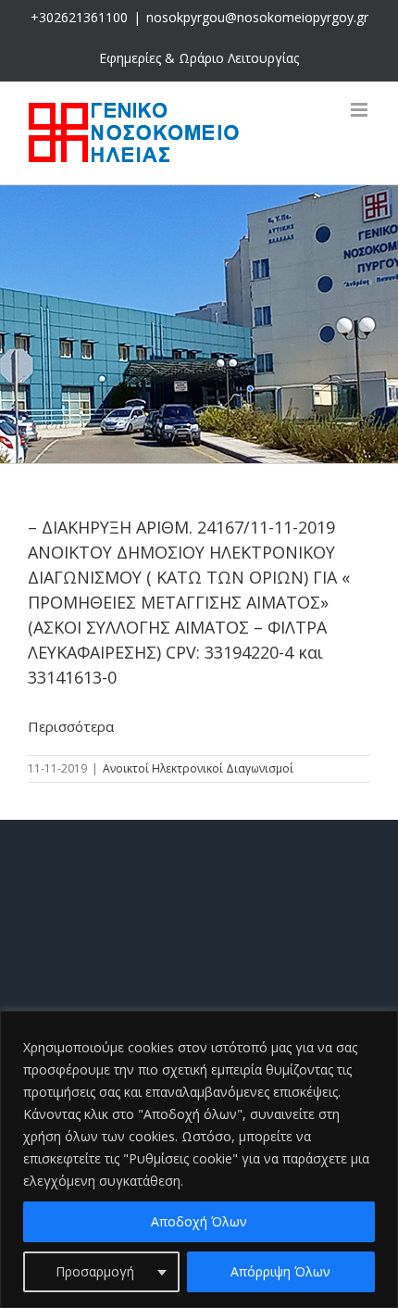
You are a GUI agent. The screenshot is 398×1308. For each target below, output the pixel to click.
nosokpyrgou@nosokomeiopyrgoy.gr (257, 17)
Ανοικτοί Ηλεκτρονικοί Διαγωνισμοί (198, 768)
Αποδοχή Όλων (199, 1221)
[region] (199, 1159)
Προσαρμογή (95, 1271)
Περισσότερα (71, 726)
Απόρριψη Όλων (280, 1271)
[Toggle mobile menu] (360, 109)
